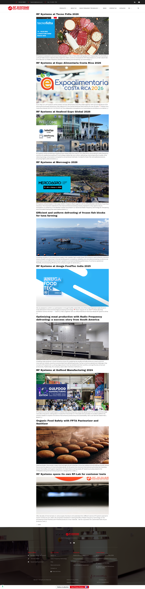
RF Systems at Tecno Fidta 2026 (57, 14)
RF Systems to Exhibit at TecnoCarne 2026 (106, 559)
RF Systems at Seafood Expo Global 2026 (63, 111)
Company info (102, 579)
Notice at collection (63, 587)
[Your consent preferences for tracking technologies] (2, 586)
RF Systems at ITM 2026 (102, 563)
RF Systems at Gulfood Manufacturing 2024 (64, 370)
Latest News (100, 552)
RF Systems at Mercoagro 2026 (56, 162)
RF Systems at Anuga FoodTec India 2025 (63, 266)
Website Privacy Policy (72, 579)
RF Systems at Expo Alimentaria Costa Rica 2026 (68, 63)
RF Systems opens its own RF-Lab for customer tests (71, 474)
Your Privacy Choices (77, 587)
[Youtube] (139, 2)
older (38, 524)
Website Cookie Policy (72, 582)
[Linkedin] (135, 2)
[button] (138, 8)
